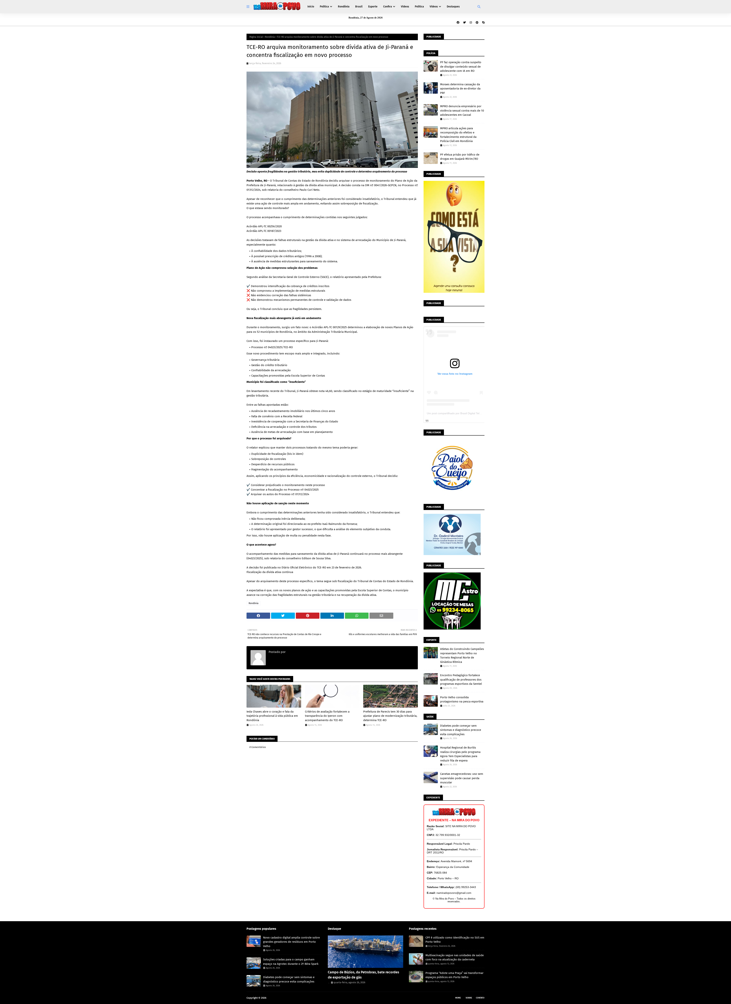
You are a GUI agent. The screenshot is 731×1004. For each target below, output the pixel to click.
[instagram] (471, 22)
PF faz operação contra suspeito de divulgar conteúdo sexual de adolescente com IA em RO (460, 67)
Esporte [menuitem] (372, 6)
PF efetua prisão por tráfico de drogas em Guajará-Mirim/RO (459, 157)
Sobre (469, 998)
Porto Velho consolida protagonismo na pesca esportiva (461, 699)
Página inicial (256, 37)
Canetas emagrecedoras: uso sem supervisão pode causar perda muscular (461, 778)
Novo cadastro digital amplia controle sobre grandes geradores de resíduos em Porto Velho (291, 942)
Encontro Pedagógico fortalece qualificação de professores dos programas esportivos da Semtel (461, 680)
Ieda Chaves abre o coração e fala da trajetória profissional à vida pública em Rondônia (272, 716)
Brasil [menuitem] (358, 6)
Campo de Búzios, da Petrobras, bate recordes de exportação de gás (363, 974)
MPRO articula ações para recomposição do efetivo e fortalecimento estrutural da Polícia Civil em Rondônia (458, 135)
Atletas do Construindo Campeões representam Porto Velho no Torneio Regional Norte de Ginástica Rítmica (462, 655)
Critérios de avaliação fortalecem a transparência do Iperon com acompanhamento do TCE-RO (327, 716)
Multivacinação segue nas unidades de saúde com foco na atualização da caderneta (454, 957)
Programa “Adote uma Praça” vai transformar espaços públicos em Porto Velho (454, 975)
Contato (480, 998)
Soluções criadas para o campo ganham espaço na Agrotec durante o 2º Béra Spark (290, 962)
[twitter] (464, 22)
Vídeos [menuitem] (405, 6)
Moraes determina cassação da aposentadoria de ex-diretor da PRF (460, 89)
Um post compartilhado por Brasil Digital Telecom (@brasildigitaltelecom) (470, 413)
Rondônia (270, 37)
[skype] (482, 22)
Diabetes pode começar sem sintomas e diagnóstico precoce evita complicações (460, 730)
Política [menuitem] (324, 6)
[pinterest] (477, 22)
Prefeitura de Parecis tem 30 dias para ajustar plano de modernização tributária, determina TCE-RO (390, 716)
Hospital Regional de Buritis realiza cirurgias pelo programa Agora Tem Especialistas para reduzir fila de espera (460, 754)
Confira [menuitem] (387, 6)
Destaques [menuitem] (453, 6)
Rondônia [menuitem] (344, 6)
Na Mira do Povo (276, 997)
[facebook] (458, 22)
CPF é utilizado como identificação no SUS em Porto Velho (454, 940)
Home (458, 998)
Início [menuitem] (310, 6)
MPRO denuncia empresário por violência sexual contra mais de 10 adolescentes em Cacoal (462, 111)
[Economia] (365, 951)
